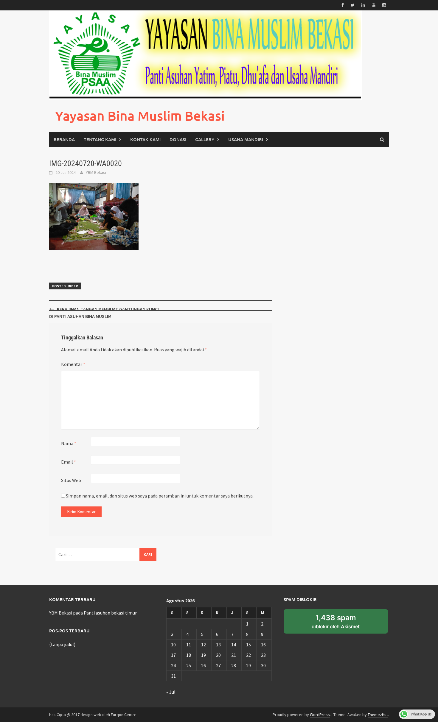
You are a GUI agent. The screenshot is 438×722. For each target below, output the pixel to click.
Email (68, 462)
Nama (68, 443)
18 (188, 655)
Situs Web (71, 480)
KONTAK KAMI (145, 139)
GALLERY (204, 139)
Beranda (64, 139)
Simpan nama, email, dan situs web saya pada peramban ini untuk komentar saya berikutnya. (160, 496)
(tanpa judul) (62, 644)
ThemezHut (378, 714)
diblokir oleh (336, 621)
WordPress (320, 714)
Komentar (73, 364)
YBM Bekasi (96, 172)
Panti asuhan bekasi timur (110, 613)
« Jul (170, 692)
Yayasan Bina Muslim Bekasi (140, 115)
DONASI (178, 139)
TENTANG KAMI (100, 139)
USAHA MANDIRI (245, 139)
